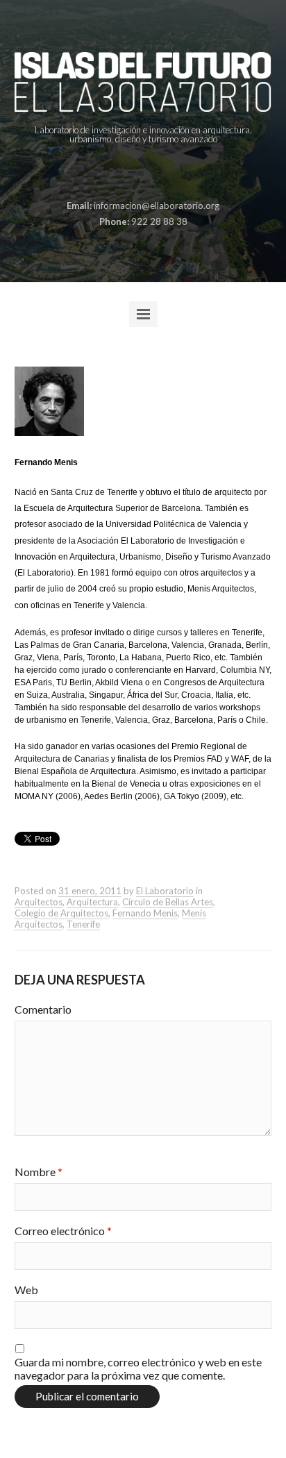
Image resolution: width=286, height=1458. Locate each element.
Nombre (38, 1171)
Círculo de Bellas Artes (167, 901)
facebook (109, 173)
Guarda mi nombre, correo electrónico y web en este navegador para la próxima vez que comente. (138, 1368)
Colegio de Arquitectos (61, 913)
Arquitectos (38, 901)
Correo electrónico (63, 1230)
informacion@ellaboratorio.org (156, 205)
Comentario (43, 1009)
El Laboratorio (165, 890)
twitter (152, 173)
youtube (174, 173)
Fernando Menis (145, 913)
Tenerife (83, 924)
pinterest (131, 173)
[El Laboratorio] (143, 82)
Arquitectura (92, 901)
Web (26, 1289)
